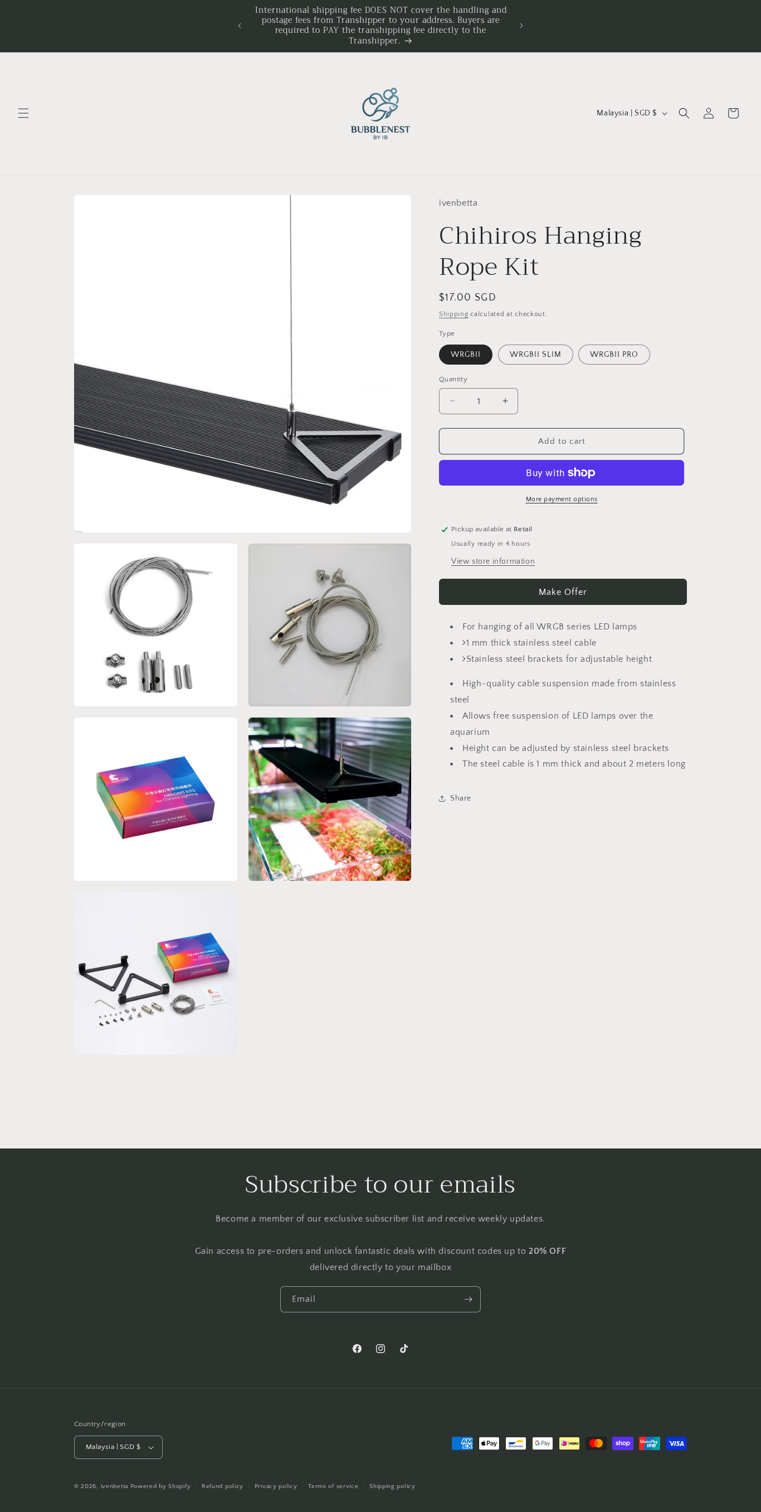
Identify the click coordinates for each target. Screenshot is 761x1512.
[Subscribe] (468, 1299)
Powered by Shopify (160, 1486)
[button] (23, 113)
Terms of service (333, 1486)
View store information (493, 561)
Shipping (454, 314)
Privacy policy (276, 1486)
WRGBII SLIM (536, 354)
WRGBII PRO (614, 354)
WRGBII (466, 354)
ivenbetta (114, 1486)
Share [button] (460, 797)
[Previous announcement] (239, 25)
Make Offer (563, 592)
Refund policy (222, 1486)
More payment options (562, 499)
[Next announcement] (521, 25)
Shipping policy (392, 1486)
